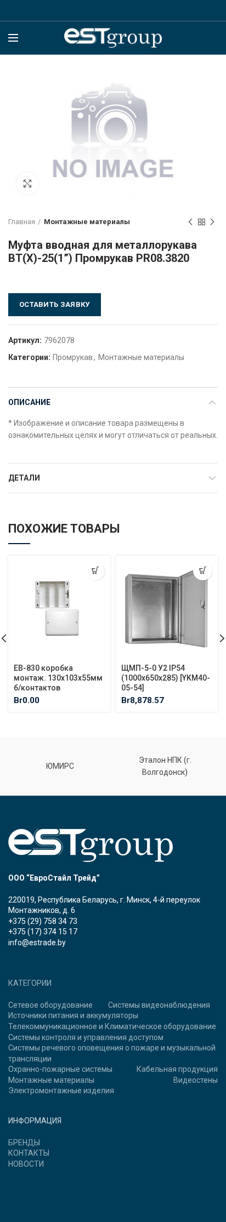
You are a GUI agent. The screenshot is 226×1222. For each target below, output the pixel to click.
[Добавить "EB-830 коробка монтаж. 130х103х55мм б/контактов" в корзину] (95, 570)
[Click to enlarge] (27, 184)
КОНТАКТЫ (28, 1153)
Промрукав (73, 357)
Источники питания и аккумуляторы (73, 1015)
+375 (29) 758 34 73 (42, 921)
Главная (21, 222)
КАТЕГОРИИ (30, 983)
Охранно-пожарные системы (60, 1069)
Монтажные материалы (87, 222)
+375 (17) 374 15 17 (42, 931)
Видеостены (195, 1080)
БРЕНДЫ (24, 1142)
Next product (212, 221)
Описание (29, 402)
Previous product (190, 221)
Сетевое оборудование (50, 1005)
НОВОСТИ (26, 1164)
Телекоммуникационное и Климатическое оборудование (112, 1026)
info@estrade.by (37, 942)
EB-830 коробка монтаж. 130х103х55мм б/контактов (58, 678)
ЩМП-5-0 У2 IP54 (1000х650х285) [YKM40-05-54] (165, 678)
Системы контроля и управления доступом (85, 1037)
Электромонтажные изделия (61, 1090)
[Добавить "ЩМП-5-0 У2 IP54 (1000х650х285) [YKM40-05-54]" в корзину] (202, 570)
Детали (24, 477)
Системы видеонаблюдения (159, 1005)
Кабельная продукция (177, 1069)
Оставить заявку (54, 304)
